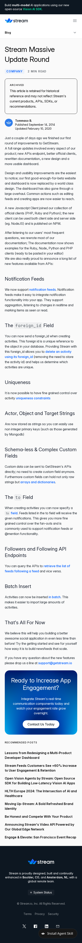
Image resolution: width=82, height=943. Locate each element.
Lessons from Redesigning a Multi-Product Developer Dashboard (38, 755)
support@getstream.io (55, 663)
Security (53, 914)
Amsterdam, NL (57, 877)
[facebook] (35, 926)
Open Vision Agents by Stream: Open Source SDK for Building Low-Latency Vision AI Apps (40, 780)
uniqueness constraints (33, 398)
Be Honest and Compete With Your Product (38, 817)
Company (14, 71)
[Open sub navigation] (75, 33)
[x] (24, 926)
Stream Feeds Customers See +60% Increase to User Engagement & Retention (41, 768)
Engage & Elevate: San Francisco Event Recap (40, 837)
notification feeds (42, 290)
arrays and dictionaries (37, 482)
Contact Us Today (41, 724)
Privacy (40, 914)
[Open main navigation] (75, 21)
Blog (8, 32)
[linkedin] (47, 926)
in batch (55, 597)
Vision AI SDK (32, 9)
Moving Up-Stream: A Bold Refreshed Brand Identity (39, 806)
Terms (27, 914)
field (12, 513)
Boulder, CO (30, 877)
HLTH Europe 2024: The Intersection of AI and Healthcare (41, 793)
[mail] (58, 926)
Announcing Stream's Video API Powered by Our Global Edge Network (39, 826)
